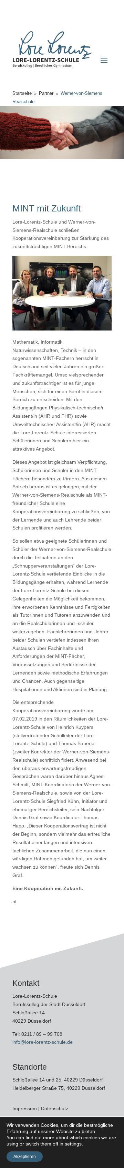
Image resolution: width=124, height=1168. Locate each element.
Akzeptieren (24, 1156)
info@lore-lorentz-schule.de (42, 1042)
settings (73, 1144)
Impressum (25, 1108)
